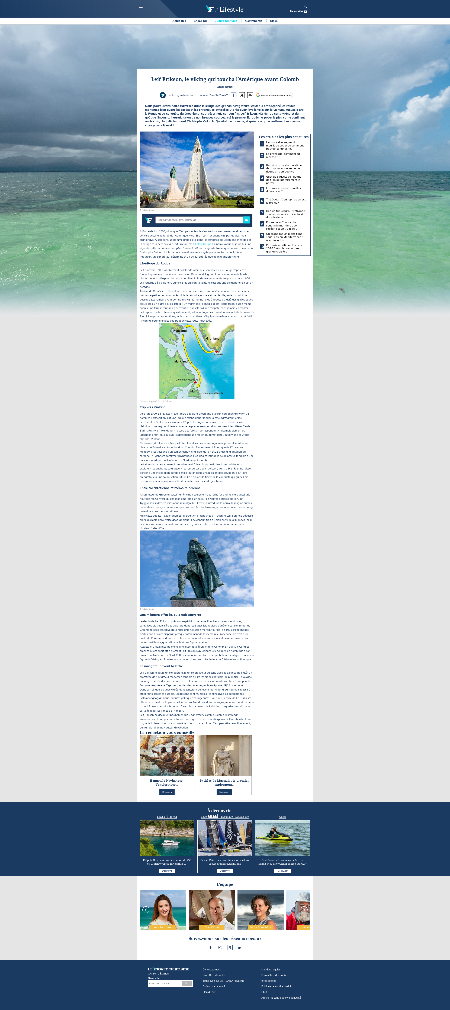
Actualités (179, 21)
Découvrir (167, 870)
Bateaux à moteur (167, 816)
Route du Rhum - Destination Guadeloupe (225, 816)
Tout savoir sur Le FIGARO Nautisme (223, 980)
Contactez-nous (212, 969)
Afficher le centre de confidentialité (281, 997)
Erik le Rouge (203, 244)
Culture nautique (226, 21)
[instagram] (220, 947)
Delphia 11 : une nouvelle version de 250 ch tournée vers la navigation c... (167, 862)
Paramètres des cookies (274, 975)
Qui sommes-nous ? (214, 986)
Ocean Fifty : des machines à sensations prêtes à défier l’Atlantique (225, 862)
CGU (264, 992)
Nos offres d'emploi (213, 975)
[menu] (141, 9)
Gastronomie (254, 21)
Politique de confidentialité (276, 986)
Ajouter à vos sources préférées (276, 95)
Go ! (187, 983)
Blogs (274, 21)
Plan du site (209, 992)
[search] (305, 6)
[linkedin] (239, 947)
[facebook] (210, 947)
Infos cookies (268, 980)
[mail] (305, 11)
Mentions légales (270, 969)
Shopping (200, 21)
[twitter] (230, 947)
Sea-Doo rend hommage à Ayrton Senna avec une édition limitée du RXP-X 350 (282, 864)
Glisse (282, 816)
